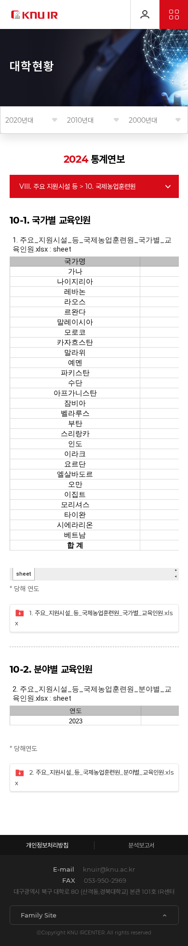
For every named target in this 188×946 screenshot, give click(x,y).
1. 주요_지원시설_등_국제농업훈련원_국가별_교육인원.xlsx (94, 618)
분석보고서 (141, 845)
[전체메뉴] (174, 14)
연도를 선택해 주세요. (19, 120)
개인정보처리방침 (47, 845)
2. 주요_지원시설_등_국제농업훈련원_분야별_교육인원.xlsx (94, 777)
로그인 (145, 14)
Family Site (38, 915)
